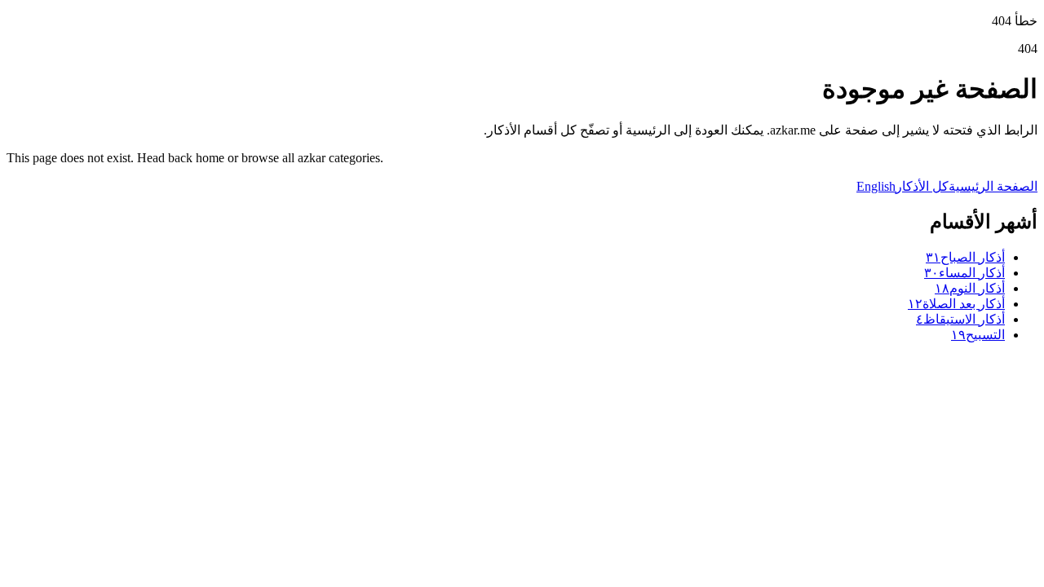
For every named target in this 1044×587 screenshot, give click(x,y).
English (876, 186)
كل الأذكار (922, 186)
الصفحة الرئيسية (993, 186)
